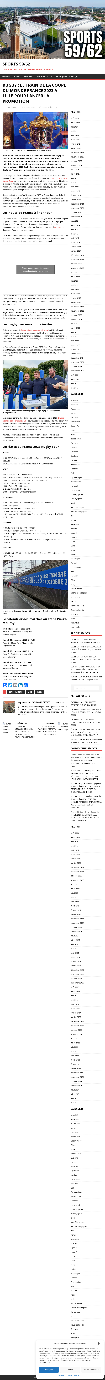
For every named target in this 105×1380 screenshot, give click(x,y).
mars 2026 (75, 139)
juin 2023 (74, 281)
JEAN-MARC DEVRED (27, 107)
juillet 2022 (75, 328)
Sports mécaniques (79, 593)
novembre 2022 (77, 311)
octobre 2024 (76, 212)
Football (74, 469)
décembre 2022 (77, 306)
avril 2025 (75, 186)
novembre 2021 (77, 362)
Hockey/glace (76, 499)
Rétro (73, 580)
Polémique (75, 558)
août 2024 (75, 221)
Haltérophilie (76, 481)
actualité (74, 400)
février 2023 (76, 298)
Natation (74, 554)
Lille (30, 692)
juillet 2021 (75, 379)
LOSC (73, 541)
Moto (73, 550)
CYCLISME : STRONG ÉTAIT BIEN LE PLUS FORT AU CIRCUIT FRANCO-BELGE (86, 789)
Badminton (75, 417)
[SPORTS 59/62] (52, 57)
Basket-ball (75, 421)
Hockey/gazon (77, 494)
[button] (100, 1343)
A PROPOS (77, 1375)
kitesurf (74, 528)
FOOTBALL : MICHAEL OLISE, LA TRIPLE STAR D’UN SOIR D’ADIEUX (85, 818)
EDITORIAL (28, 77)
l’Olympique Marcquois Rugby (35, 330)
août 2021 (75, 375)
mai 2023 (74, 285)
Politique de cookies (65, 1375)
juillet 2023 (75, 276)
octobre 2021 (76, 366)
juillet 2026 (75, 122)
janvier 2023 (76, 302)
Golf (72, 473)
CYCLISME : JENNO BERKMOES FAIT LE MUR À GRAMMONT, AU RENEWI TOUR (86, 650)
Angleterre (59, 227)
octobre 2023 (76, 263)
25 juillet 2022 (11, 107)
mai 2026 (74, 131)
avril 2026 (75, 135)
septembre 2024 (77, 216)
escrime (74, 460)
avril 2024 (75, 238)
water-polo (75, 627)
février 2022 (76, 349)
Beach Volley (76, 426)
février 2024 (76, 246)
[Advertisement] (86, 95)
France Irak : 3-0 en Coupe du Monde (86, 770)
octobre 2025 (76, 161)
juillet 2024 (75, 225)
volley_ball (75, 623)
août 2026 (75, 118)
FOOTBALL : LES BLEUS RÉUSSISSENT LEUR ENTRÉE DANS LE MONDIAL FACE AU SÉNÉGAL (85, 776)
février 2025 (76, 195)
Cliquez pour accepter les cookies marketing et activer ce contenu (35, 269)
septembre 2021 (77, 370)
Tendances (75, 597)
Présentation (76, 567)
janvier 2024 (76, 251)
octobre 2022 (76, 315)
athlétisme (75, 404)
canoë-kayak (76, 439)
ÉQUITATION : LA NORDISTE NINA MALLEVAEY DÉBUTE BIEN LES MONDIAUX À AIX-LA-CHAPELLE (85, 670)
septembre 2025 (77, 165)
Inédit (73, 503)
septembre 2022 (77, 319)
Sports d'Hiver (76, 588)
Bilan (73, 430)
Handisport (75, 490)
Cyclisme (74, 443)
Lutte (73, 546)
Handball (74, 486)
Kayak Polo (75, 524)
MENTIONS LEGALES (44, 77)
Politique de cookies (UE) (67, 77)
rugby (50, 107)
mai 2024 (74, 234)
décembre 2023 (77, 255)
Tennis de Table (77, 606)
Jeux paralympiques (79, 511)
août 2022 (75, 323)
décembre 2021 (77, 358)
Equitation (75, 456)
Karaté (73, 520)
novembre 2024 (77, 208)
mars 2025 (75, 191)
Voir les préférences (91, 1370)
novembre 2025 (77, 157)
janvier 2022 (76, 353)
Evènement (42, 107)
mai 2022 (74, 336)
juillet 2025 (75, 174)
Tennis (73, 601)
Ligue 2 (74, 537)
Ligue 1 (74, 533)
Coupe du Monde (16, 692)
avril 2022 (75, 340)
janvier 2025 (76, 199)
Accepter (49, 1370)
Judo (73, 516)
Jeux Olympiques (78, 507)
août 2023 (75, 272)
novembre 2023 (77, 259)
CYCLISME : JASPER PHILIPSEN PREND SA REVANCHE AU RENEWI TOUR (85, 660)
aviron (73, 413)
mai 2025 (74, 182)
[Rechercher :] (86, 688)
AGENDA (17, 77)
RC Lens (74, 576)
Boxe (73, 434)
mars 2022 (75, 345)
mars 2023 (75, 293)
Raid (72, 571)
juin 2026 (74, 127)
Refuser (70, 1370)
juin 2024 (74, 229)
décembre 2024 (77, 204)
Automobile (75, 409)
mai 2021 (74, 388)
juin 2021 (74, 383)
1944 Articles (58, 702)
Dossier (74, 447)
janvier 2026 (76, 148)
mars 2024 (75, 242)
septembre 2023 (77, 268)
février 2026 (76, 144)
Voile (73, 618)
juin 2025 (74, 178)
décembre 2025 (77, 152)
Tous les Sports (77, 610)
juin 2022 (74, 332)
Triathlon (74, 614)
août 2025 (75, 169)
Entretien (74, 451)
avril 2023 (75, 289)
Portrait (74, 563)
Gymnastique (76, 477)
